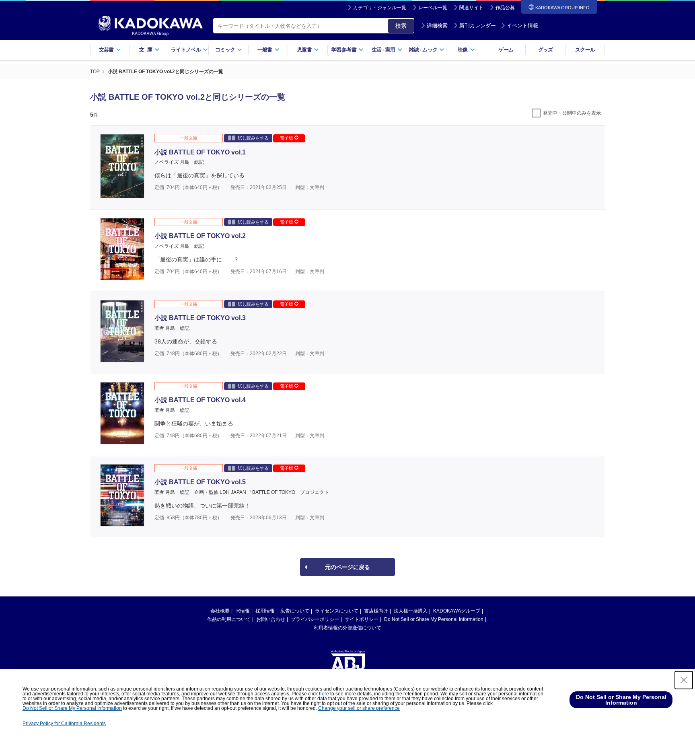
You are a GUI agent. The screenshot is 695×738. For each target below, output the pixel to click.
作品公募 (505, 7)
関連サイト (471, 7)
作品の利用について (229, 619)
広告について (294, 611)
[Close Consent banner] (684, 680)
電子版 (287, 138)
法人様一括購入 (411, 611)
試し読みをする (253, 138)
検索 (401, 26)
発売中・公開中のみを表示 (572, 113)
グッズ (545, 50)
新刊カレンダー (477, 26)
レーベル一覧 (432, 7)
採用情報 (265, 611)
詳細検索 (437, 26)
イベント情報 (522, 26)
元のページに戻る (347, 567)
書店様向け (376, 611)
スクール (585, 50)
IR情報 (242, 611)
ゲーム (505, 50)
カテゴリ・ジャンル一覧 (379, 7)
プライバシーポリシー (315, 619)
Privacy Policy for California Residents (64, 723)
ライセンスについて (336, 611)
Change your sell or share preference (359, 708)
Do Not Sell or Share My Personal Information (433, 619)
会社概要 (220, 611)
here (324, 693)
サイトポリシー (361, 619)
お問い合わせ (270, 619)
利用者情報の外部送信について (347, 628)
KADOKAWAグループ (456, 611)
